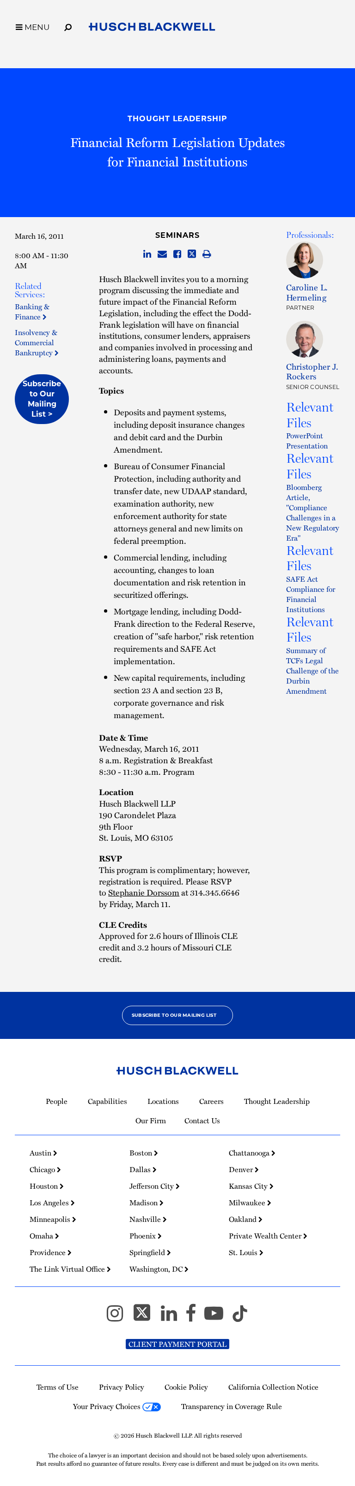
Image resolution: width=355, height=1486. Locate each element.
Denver (242, 1169)
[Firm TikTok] (240, 1317)
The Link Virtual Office (68, 1269)
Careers (211, 1101)
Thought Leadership (177, 118)
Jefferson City (152, 1186)
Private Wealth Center (266, 1236)
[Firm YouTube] (218, 1317)
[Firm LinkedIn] (173, 1317)
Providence (48, 1252)
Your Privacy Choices (107, 1406)
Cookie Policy (186, 1387)
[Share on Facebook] (177, 254)
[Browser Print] (207, 254)
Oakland (243, 1219)
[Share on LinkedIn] (147, 254)
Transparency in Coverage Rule (231, 1406)
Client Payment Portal (177, 1344)
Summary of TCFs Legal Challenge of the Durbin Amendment (312, 670)
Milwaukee (248, 1202)
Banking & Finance (32, 311)
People (56, 1101)
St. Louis (244, 1252)
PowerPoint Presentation (307, 440)
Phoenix (143, 1236)
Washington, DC (156, 1269)
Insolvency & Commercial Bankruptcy (36, 342)
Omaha (42, 1236)
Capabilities (107, 1101)
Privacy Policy (121, 1387)
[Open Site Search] (68, 25)
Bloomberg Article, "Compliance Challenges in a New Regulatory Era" (312, 512)
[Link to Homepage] (152, 28)
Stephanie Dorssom (143, 892)
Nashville (146, 1219)
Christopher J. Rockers (312, 371)
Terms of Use (58, 1387)
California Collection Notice (273, 1387)
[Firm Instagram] (119, 1317)
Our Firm (150, 1120)
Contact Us (202, 1120)
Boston (141, 1153)
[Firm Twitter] (146, 1317)
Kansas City (249, 1186)
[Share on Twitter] (191, 254)
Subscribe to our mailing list (174, 1015)
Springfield (148, 1252)
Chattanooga (250, 1153)
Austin (41, 1153)
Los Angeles (50, 1202)
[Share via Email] (162, 254)
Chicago (43, 1169)
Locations (163, 1101)
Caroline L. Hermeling (307, 292)
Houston (45, 1186)
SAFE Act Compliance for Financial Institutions (310, 594)
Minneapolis (51, 1219)
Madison (144, 1202)
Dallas (141, 1169)
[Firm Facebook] (194, 1317)
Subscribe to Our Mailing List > (42, 399)
